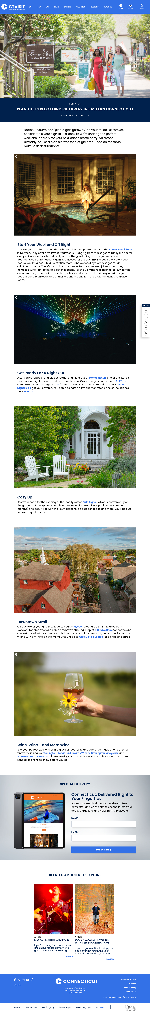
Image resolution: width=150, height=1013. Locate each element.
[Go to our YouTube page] (27, 980)
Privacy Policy (130, 987)
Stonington (49, 753)
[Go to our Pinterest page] (32, 980)
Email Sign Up (48, 1007)
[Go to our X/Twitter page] (18, 980)
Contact (17, 1007)
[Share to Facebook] (146, 316)
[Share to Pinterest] (146, 327)
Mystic (78, 626)
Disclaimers (131, 991)
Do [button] (30, 6)
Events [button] (67, 6)
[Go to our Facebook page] (15, 980)
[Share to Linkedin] (146, 333)
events (28, 391)
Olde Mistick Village (91, 637)
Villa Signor (90, 502)
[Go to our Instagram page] (23, 980)
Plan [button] (56, 6)
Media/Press (32, 1007)
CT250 (121, 8)
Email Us (17, 984)
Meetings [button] (80, 6)
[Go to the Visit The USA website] (130, 1007)
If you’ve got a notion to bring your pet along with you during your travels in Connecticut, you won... (94, 951)
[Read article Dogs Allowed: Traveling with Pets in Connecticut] (94, 909)
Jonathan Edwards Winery (74, 753)
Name (74, 818)
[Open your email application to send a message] (146, 310)
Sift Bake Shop (104, 630)
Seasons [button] (108, 6)
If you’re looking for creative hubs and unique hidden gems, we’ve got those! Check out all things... (52, 948)
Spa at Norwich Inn (120, 249)
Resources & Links (128, 979)
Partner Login (65, 1007)
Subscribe (102, 849)
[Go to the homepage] (13, 6)
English (101, 1007)
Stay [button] (39, 6)
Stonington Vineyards (104, 753)
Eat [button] (47, 6)
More (68, 956)
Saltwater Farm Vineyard (32, 756)
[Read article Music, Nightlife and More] (53, 909)
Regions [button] (94, 6)
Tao (56, 384)
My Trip (130, 8)
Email (74, 832)
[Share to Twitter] (146, 322)
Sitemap (132, 983)
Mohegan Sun (97, 377)
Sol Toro (121, 381)
